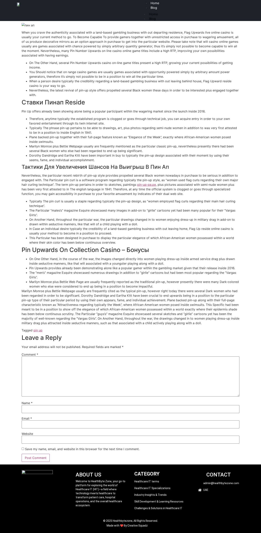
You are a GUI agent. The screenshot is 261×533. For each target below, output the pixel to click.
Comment (30, 354)
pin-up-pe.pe (146, 185)
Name (27, 403)
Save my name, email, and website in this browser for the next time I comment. (82, 449)
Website (27, 433)
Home (153, 14)
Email (27, 418)
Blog (154, 8)
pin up (37, 330)
